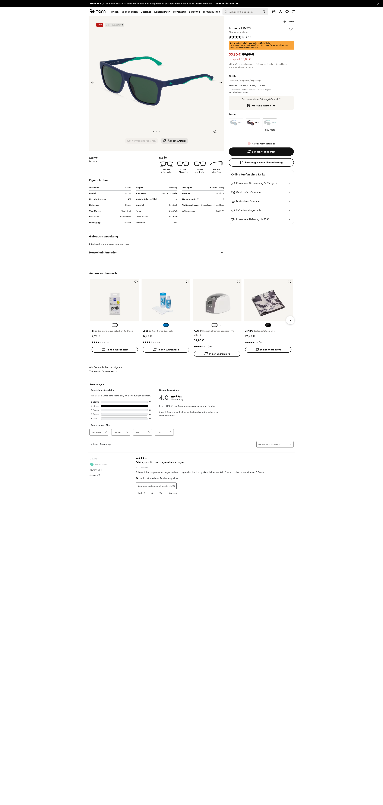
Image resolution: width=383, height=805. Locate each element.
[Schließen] (224, 357)
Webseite (185, 434)
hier (198, 442)
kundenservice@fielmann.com (172, 439)
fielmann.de (206, 407)
